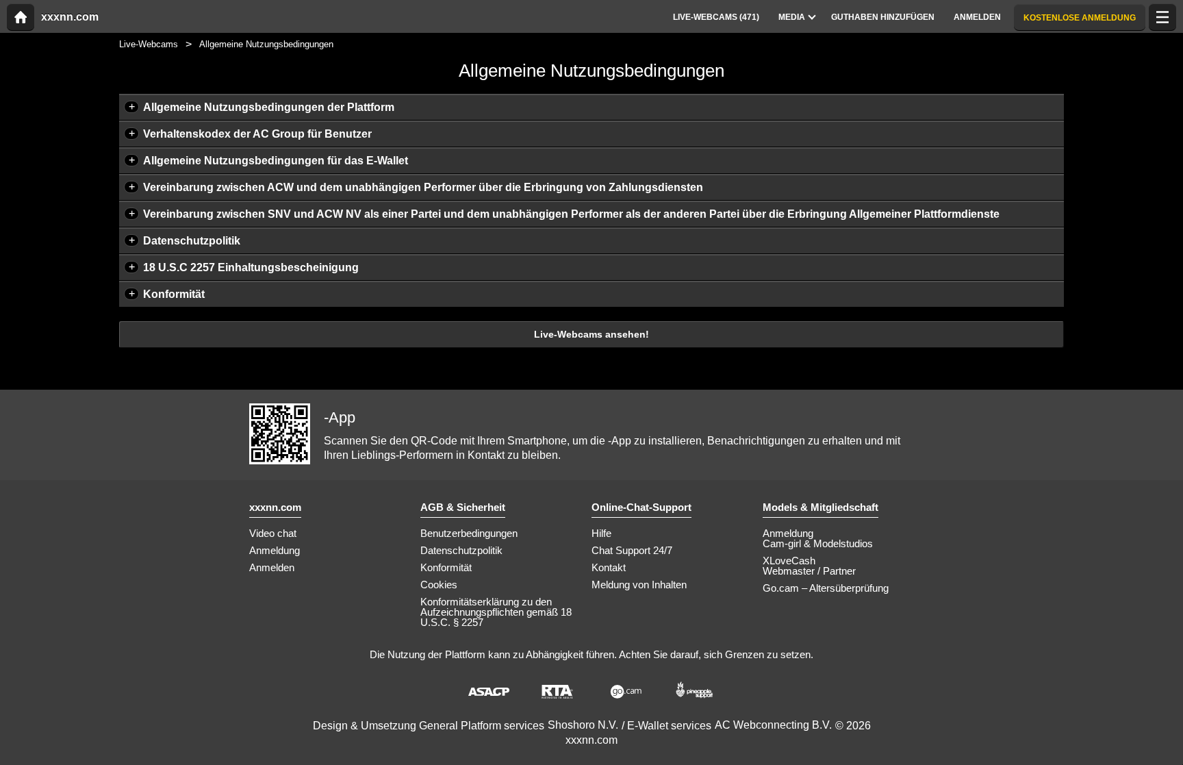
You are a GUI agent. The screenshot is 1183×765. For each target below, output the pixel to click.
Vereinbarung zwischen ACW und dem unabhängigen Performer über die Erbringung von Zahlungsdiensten (423, 187)
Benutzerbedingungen (469, 533)
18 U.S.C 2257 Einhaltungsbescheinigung (251, 267)
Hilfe (601, 533)
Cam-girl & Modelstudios (818, 543)
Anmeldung (274, 550)
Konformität (174, 294)
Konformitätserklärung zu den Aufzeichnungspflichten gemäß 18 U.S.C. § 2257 (496, 612)
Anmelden (271, 567)
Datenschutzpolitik (191, 241)
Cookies (438, 584)
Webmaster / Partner (809, 571)
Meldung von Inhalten (639, 584)
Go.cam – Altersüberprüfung (826, 588)
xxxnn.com (70, 17)
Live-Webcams (148, 44)
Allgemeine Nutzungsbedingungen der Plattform (268, 107)
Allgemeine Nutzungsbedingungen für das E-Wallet (275, 160)
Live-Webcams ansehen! (591, 334)
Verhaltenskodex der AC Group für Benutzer (257, 134)
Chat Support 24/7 (632, 550)
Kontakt (609, 567)
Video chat (272, 533)
